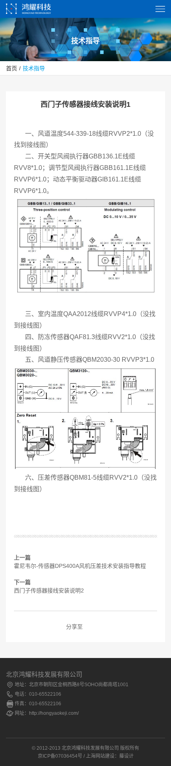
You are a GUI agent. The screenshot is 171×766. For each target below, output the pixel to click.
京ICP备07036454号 (60, 756)
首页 (11, 68)
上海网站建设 (100, 756)
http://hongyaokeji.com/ (54, 713)
